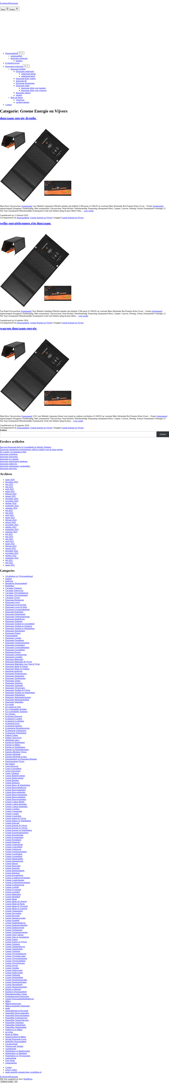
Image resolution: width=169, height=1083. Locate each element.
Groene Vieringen (12, 951)
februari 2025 (11, 494)
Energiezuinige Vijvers (14, 761)
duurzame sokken (23, 93)
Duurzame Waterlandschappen (18, 697)
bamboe (19, 61)
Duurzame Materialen (14, 659)
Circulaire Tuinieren (13, 588)
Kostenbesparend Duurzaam (17, 996)
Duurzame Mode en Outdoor (17, 669)
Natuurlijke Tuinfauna (14, 1022)
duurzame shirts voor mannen (33, 88)
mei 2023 (9, 539)
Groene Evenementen (14, 837)
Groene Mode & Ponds (15, 904)
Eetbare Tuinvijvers (13, 738)
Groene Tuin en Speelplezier (17, 937)
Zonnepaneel (26, 206)
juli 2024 (9, 510)
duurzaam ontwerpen (9, 457)
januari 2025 (10, 496)
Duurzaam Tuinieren (13, 621)
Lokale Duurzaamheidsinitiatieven (19, 999)
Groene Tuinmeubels (14, 949)
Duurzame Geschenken (15, 645)
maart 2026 (10, 479)
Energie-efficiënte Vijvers (16, 752)
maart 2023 (10, 544)
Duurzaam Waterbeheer (15, 631)
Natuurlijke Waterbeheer (15, 1025)
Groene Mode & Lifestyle (16, 901)
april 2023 (9, 541)
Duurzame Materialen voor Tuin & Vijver (22, 664)
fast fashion (10, 764)
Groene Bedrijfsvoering (15, 776)
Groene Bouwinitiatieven (15, 787)
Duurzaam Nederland (14, 612)
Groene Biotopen (12, 783)
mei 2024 (9, 513)
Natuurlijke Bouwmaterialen (17, 1013)
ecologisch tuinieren (13, 726)
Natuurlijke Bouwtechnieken (17, 1015)
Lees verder (89, 211)
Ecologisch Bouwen (13, 716)
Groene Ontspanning (14, 911)
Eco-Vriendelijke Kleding (16, 709)
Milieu (8, 1001)
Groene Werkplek (12, 975)
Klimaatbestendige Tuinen (16, 994)
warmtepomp (10, 1049)
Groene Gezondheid (13, 856)
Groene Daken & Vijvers (15, 818)
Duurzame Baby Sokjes (26, 78)
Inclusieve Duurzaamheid (16, 992)
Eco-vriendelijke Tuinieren (16, 711)
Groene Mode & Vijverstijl (16, 906)
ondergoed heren (28, 76)
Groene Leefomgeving (14, 885)
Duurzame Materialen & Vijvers (18, 662)
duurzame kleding (18, 69)
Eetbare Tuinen (11, 735)
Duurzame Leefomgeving (16, 654)
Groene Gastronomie (14, 844)
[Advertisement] (84, 30)
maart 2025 (10, 491)
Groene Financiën (12, 842)
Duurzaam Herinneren (14, 600)
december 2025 (11, 482)
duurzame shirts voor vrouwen (33, 90)
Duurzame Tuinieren (13, 683)
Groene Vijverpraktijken (15, 961)
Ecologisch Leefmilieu (14, 721)
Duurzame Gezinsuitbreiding (17, 647)
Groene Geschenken (13, 854)
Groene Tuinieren (12, 944)
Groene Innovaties (13, 866)
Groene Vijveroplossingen (16, 958)
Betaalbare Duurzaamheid (16, 583)
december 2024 (11, 498)
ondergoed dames (28, 74)
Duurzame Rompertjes (25, 83)
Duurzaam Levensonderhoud (17, 609)
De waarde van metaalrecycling (13, 452)
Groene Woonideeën (13, 984)
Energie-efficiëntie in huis (16, 757)
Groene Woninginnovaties (16, 980)
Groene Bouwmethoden (15, 792)
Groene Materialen (13, 894)
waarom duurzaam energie (18, 328)
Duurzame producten (14, 66)
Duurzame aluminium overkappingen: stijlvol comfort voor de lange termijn (31, 449)
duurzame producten (19, 58)
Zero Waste (10, 1060)
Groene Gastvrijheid (13, 847)
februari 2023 (11, 546)
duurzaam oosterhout (9, 454)
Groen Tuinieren (12, 773)
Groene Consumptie (13, 811)
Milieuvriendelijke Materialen (17, 1006)
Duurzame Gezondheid (15, 650)
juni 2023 (9, 536)
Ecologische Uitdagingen (15, 730)
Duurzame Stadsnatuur (14, 676)
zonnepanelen (16, 56)
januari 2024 (10, 522)
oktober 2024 (10, 503)
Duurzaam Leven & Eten (15, 605)
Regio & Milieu (11, 1034)
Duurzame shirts (22, 86)
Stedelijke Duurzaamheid (15, 1041)
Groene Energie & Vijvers (16, 825)
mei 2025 (9, 487)
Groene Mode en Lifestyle (16, 908)
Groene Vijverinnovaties (15, 956)
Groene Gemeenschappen (16, 851)
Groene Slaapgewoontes (15, 918)
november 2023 (11, 525)
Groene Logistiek (12, 892)
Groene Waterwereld (14, 973)
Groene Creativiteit (13, 816)
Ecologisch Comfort (13, 719)
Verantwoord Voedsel (14, 1046)
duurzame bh (21, 81)
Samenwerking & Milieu (15, 1037)
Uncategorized (11, 1044)
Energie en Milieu (12, 745)
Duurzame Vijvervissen (15, 688)
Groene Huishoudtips (14, 859)
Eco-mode (9, 704)
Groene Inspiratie (12, 868)
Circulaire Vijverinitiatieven (16, 593)
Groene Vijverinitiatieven (15, 954)
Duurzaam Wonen (12, 633)
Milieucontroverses (13, 1003)
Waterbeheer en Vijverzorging (17, 1056)
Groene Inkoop (11, 863)
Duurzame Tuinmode (14, 685)
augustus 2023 (11, 532)
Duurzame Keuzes (13, 652)
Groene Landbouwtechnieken (17, 878)
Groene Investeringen (14, 875)
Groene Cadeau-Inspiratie (16, 804)
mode (7, 1008)
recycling (9, 1032)
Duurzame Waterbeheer (15, 695)
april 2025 (9, 489)
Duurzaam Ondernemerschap (17, 616)
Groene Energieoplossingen (16, 833)
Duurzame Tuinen (12, 681)
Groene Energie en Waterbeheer (18, 830)
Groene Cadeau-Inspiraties (16, 806)
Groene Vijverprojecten (15, 963)
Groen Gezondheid (13, 768)
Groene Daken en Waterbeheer (18, 821)
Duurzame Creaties (13, 638)
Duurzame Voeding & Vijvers (17, 690)
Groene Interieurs (12, 873)
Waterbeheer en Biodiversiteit (17, 1051)
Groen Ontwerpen (12, 771)
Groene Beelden (12, 780)
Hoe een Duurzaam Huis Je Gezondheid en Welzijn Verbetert (25, 447)
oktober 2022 (10, 555)
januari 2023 (10, 548)
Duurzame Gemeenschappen (17, 643)
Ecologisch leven (12, 63)
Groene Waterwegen (13, 970)
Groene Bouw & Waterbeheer (17, 785)
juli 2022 (9, 560)
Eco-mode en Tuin (13, 707)
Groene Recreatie (12, 916)
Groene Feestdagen (13, 840)
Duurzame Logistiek (13, 657)
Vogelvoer (20, 100)
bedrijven (9, 581)
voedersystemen (22, 102)
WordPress (27, 1079)
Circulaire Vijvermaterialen (16, 595)
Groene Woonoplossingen (16, 987)
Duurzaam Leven (12, 602)
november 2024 (11, 501)
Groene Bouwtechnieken (15, 799)
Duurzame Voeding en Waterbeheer (20, 692)
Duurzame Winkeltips (14, 702)
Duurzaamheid (11, 53)
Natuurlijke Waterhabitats (15, 1027)
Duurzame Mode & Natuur (16, 666)
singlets (19, 95)
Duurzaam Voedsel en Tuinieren (18, 626)
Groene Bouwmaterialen (15, 790)
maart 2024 (10, 517)
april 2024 (9, 515)
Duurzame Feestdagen (14, 640)
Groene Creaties (12, 814)
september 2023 (11, 529)
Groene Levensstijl (13, 889)
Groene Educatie (12, 823)
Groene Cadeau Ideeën (14, 802)
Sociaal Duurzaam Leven (15, 1039)
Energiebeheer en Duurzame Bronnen (21, 759)
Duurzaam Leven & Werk (16, 607)
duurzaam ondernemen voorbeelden (15, 466)
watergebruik (10, 1058)
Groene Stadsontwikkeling (16, 925)
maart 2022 (10, 565)
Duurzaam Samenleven (15, 619)
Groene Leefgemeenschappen (17, 882)
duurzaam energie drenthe (18, 118)
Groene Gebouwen (13, 849)
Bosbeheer (9, 586)
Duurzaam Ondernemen (15, 614)
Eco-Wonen (10, 714)
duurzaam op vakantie (9, 459)
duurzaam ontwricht (8, 468)
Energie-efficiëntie (13, 754)
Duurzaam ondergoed (25, 71)
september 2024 (11, 506)
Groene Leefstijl (12, 887)
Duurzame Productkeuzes (16, 673)
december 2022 (11, 551)
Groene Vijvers (11, 965)
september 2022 (11, 558)
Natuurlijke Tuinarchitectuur (17, 1020)
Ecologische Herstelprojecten (17, 728)
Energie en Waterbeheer (15, 747)
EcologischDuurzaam (9, 3)
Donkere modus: (7, 1082)
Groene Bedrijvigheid (14, 778)
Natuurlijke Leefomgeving (16, 1018)
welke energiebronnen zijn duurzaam (25, 223)
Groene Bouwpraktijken (15, 797)
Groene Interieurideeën (14, 870)
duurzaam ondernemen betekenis (14, 461)
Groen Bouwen (11, 766)
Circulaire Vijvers (12, 597)
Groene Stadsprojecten (14, 927)
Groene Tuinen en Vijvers (16, 942)
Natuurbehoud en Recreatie (16, 1011)
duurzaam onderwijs (8, 464)
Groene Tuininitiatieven (15, 946)
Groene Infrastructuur (14, 861)
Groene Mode (11, 899)
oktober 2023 (10, 527)
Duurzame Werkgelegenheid (17, 700)
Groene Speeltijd (12, 920)
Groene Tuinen (11, 939)
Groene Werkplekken (14, 977)
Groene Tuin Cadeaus (14, 935)
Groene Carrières (12, 809)
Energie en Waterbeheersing (17, 749)
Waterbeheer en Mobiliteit (16, 1053)
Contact (8, 105)
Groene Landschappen (14, 880)
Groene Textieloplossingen (16, 932)
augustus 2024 (11, 508)
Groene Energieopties (14, 835)
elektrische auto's (12, 740)
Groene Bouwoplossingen (16, 795)
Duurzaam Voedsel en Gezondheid (19, 624)
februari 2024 (11, 520)
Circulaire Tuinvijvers (14, 590)
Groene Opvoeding (13, 913)
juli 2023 (9, 534)
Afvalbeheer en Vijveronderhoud (19, 576)
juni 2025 (9, 484)
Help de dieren (17, 97)
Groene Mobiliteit (12, 897)
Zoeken (3, 430)
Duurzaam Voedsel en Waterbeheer (20, 628)
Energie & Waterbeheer (15, 742)
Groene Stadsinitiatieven (15, 923)
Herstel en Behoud (13, 989)
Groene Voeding (12, 968)
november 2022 (11, 553)
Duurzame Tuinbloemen (15, 678)
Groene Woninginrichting (16, 982)
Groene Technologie (13, 930)
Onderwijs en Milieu (13, 1030)
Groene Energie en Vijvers (41, 218)
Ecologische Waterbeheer (15, 733)
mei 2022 (9, 563)
